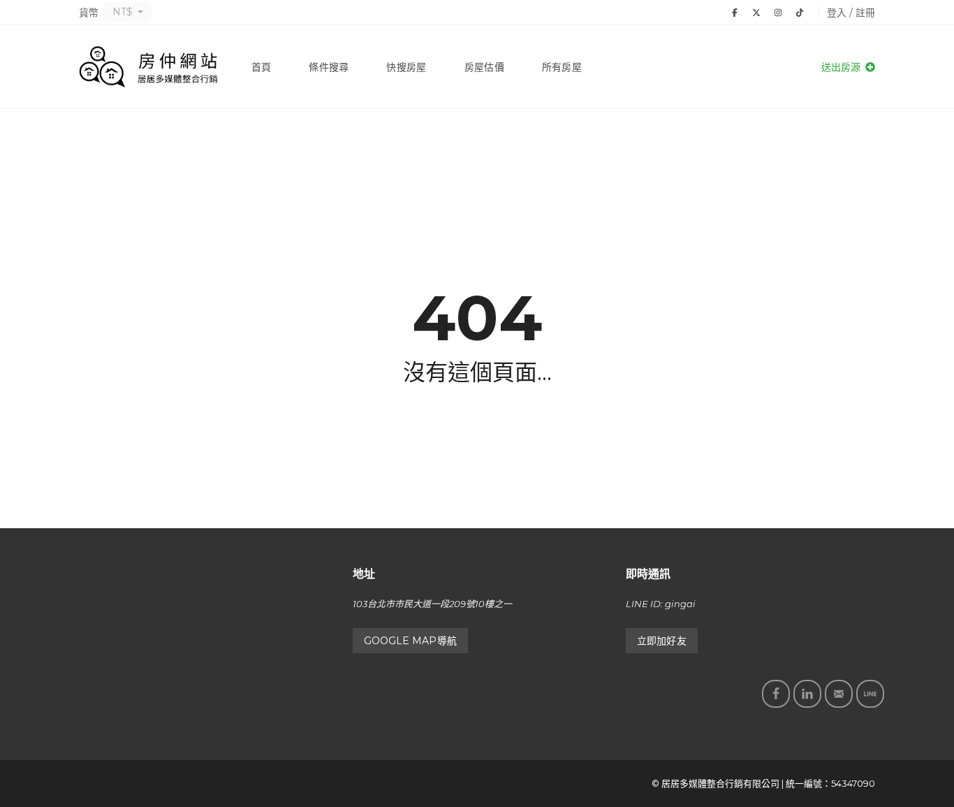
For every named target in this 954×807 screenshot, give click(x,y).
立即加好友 (662, 640)
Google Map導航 (410, 640)
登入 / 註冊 (851, 12)
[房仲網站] (148, 67)
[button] (127, 12)
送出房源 (842, 67)
